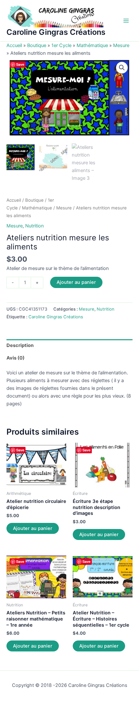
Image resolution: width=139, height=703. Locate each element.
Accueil (14, 45)
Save (20, 64)
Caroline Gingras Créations (55, 32)
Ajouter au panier (76, 282)
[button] (122, 67)
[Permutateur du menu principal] (126, 20)
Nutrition (34, 226)
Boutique (36, 45)
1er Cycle (61, 45)
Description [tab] (20, 345)
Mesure (121, 45)
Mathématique (92, 45)
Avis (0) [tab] (15, 358)
